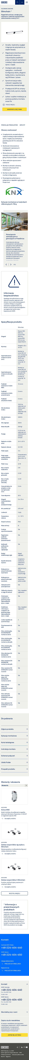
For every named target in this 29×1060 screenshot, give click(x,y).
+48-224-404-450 (11, 954)
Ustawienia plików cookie (18, 1054)
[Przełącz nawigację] (26, 2)
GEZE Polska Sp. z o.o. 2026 (7, 1050)
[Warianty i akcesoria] (14, 786)
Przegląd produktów (9, 125)
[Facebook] (24, 1047)
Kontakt (4, 984)
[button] (6, 264)
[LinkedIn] (22, 1047)
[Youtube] (26, 1047)
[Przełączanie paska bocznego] (22, 2)
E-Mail (20, 925)
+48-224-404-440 (11, 947)
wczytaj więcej (14, 893)
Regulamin (8, 1056)
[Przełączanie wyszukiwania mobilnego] (17, 2)
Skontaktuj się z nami (14, 109)
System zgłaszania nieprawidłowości (9, 1052)
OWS (20, 1052)
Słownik (3, 1056)
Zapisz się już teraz (14, 1035)
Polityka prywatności (6, 1054)
